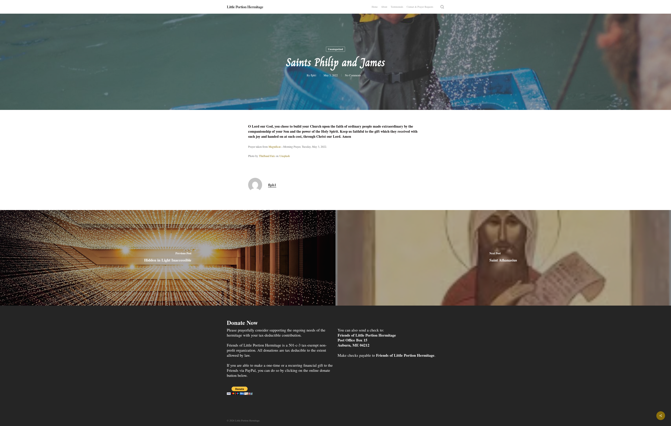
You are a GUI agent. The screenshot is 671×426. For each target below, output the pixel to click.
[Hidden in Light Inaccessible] (168, 258)
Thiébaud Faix (267, 156)
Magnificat (274, 146)
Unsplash (284, 156)
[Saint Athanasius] (503, 258)
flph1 (313, 75)
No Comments (353, 75)
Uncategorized (335, 49)
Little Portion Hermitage (245, 7)
